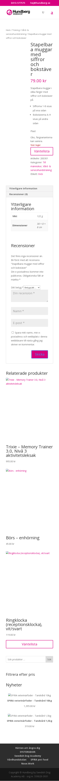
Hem (8, 30)
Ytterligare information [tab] (23, 188)
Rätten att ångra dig (27, 747)
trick (40, 174)
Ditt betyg (17, 287)
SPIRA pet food (39, 759)
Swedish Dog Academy (27, 755)
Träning (16, 30)
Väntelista (41, 151)
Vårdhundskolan (16, 759)
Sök (49, 659)
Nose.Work (27, 763)
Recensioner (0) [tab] (18, 194)
